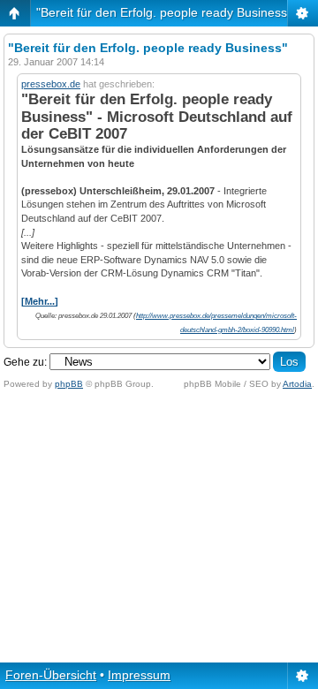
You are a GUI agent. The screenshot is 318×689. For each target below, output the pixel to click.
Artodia (297, 384)
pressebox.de (50, 84)
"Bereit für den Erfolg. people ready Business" (164, 12)
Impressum (139, 675)
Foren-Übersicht (50, 675)
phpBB (69, 384)
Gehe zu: (25, 362)
